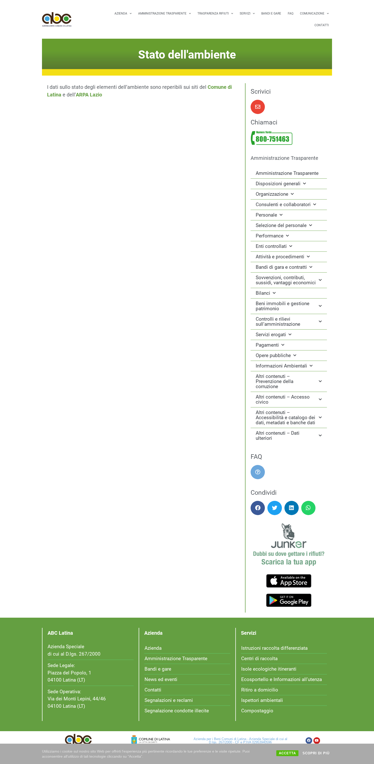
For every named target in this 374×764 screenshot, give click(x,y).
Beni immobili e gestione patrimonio (282, 306)
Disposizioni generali (278, 184)
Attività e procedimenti (280, 257)
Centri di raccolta (259, 658)
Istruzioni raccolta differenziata (274, 648)
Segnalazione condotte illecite (177, 711)
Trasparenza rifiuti (213, 13)
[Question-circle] (258, 472)
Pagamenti (267, 345)
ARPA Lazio (89, 95)
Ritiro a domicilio (259, 690)
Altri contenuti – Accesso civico (283, 399)
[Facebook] (309, 740)
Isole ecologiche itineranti (268, 669)
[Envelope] (258, 107)
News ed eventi (161, 679)
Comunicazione (312, 13)
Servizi (245, 13)
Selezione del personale (281, 225)
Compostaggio (257, 711)
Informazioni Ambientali (281, 366)
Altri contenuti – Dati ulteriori (277, 435)
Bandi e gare (271, 13)
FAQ (290, 13)
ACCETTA (287, 753)
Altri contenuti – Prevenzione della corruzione (274, 381)
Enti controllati (271, 246)
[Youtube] (316, 740)
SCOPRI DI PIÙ (316, 753)
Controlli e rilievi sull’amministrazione (278, 321)
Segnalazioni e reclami (169, 700)
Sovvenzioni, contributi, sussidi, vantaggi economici (286, 280)
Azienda (120, 13)
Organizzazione (272, 194)
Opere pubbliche (273, 355)
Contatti (321, 25)
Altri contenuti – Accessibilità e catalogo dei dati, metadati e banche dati (285, 417)
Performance (269, 236)
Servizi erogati (271, 334)
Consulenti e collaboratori (283, 204)
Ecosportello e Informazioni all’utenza (281, 679)
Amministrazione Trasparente (162, 13)
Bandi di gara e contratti (281, 267)
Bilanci (263, 293)
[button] (258, 508)
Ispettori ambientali (262, 700)
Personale (266, 215)
